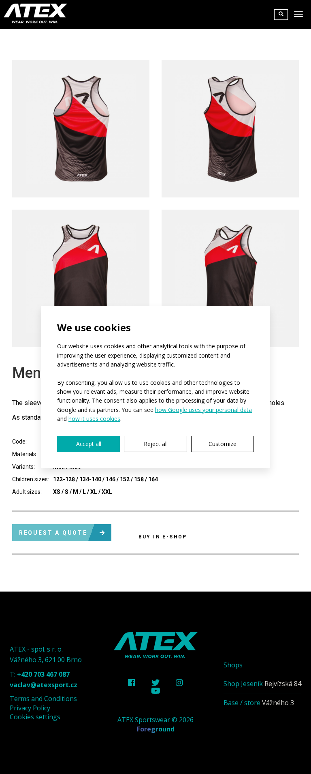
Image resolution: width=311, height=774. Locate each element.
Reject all (156, 444)
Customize (222, 444)
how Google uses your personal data (203, 410)
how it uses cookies (94, 418)
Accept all (88, 444)
